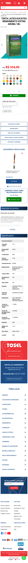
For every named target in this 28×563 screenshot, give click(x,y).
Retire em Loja (18, 516)
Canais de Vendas (5, 508)
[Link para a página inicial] (2, 12)
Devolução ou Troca (19, 508)
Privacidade (17, 519)
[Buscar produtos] (25, 7)
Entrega (16, 511)
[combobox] (14, 7)
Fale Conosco (17, 526)
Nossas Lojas (4, 511)
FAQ (15, 529)
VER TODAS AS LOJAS (14, 356)
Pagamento (17, 513)
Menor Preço (17, 505)
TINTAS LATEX (22, 12)
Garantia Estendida (6, 526)
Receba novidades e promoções (14, 481)
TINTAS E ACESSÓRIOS (10, 12)
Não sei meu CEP (6, 107)
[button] (7, 186)
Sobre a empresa (5, 505)
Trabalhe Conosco (5, 513)
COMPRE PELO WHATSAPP (14, 379)
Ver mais (12, 229)
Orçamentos (4, 529)
